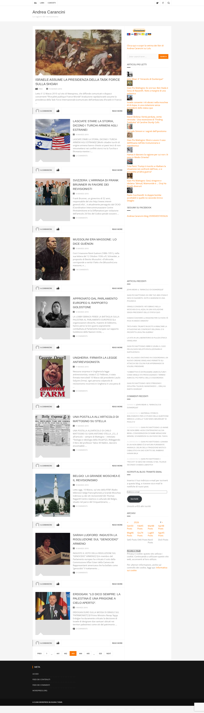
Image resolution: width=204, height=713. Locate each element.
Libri (42, 3)
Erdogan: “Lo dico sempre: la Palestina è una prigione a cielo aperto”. (96, 598)
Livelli (130, 709)
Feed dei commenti (41, 685)
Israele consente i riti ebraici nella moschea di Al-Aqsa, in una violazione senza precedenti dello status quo (147, 105)
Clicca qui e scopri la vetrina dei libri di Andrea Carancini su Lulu (145, 47)
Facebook (163, 3)
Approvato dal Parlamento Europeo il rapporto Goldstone (95, 303)
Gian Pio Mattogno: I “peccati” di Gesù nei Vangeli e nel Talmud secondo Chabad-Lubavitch (146, 462)
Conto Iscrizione (56, 709)
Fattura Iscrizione (117, 709)
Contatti (52, 3)
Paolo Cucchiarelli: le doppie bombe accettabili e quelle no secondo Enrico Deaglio (145, 198)
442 (65, 653)
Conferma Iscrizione (98, 709)
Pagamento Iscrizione (144, 709)
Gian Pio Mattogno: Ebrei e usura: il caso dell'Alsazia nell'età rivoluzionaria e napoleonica (146, 143)
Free (41, 89)
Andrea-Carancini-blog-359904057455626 (147, 216)
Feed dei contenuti (41, 679)
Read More (117, 111)
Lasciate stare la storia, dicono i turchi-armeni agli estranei (95, 125)
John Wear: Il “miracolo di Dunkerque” (145, 289)
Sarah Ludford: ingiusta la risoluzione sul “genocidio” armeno (95, 539)
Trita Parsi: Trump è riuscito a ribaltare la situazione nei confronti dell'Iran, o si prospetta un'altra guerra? (146, 169)
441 (58, 653)
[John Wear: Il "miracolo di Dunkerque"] (130, 76)
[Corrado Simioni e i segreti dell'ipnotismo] (130, 128)
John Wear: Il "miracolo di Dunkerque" (145, 79)
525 (100, 653)
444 (80, 653)
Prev (39, 653)
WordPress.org (39, 690)
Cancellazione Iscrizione (76, 709)
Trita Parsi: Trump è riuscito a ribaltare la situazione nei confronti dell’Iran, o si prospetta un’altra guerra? (147, 329)
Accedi (35, 674)
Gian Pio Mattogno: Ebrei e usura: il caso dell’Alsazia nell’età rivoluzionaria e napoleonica (146, 349)
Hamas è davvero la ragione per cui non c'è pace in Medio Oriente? (147, 156)
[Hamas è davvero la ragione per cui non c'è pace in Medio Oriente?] (130, 151)
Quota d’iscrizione (164, 709)
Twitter (157, 3)
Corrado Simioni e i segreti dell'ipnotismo (146, 131)
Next (108, 653)
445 (88, 653)
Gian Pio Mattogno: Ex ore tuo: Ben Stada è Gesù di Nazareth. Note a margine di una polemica (147, 90)
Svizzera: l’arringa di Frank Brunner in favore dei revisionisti (96, 184)
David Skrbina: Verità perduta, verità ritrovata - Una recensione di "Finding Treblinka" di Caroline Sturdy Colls (145, 119)
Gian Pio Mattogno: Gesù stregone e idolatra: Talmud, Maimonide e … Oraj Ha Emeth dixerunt (146, 386)
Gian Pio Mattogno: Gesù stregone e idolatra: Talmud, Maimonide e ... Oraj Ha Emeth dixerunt (146, 183)
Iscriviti (134, 499)
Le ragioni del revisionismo (45, 16)
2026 (136, 522)
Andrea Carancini (48, 12)
